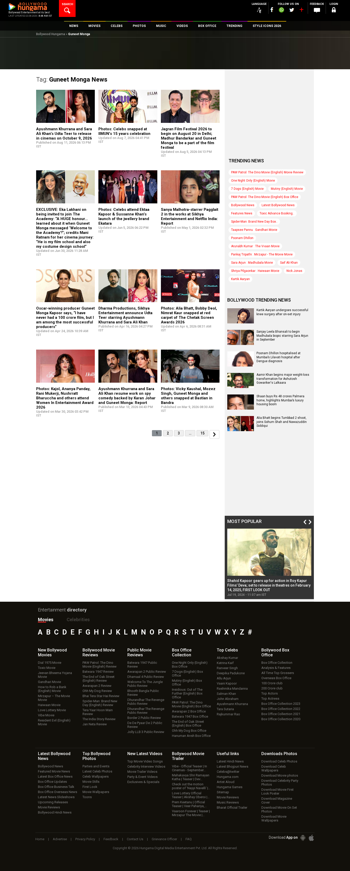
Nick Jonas (294, 271)
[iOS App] (311, 838)
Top (227, 650)
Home (39, 839)
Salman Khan (226, 694)
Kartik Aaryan (240, 279)
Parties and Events (96, 766)
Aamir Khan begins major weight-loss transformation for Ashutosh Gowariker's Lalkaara (282, 378)
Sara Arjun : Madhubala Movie (252, 262)
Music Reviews (228, 802)
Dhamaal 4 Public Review (145, 677)
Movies (45, 619)
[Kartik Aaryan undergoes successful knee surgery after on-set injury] (240, 321)
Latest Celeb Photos (97, 771)
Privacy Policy (85, 839)
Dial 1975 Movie (49, 663)
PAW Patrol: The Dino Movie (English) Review (100, 664)
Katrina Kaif (225, 663)
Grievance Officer (164, 839)
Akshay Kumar (227, 658)
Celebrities (78, 619)
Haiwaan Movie (49, 705)
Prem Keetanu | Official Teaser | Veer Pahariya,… (189, 804)
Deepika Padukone (231, 673)
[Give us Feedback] (317, 10)
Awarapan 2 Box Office (189, 711)
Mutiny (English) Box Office (187, 682)
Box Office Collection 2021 (280, 714)
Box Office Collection (276, 663)
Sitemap (223, 792)
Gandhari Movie (49, 682)
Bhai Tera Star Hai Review (101, 696)
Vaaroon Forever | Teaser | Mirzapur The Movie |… (191, 813)
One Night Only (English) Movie (253, 180)
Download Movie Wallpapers (273, 818)
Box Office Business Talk (56, 787)
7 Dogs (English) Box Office (187, 673)
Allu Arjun (224, 678)
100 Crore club (272, 683)
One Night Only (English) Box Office (190, 664)
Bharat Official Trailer (232, 807)
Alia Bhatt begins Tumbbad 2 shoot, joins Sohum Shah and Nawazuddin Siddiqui (281, 422)
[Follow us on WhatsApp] (281, 10)
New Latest (144, 753)
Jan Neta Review (95, 724)
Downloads (279, 753)
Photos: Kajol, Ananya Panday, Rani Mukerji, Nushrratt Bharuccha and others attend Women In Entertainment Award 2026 (65, 398)
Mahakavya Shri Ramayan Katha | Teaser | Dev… (190, 777)
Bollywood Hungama (50, 34)
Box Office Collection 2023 (280, 704)
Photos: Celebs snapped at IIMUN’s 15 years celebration (124, 131)
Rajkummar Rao (228, 714)
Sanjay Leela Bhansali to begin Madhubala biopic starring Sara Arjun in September (282, 335)
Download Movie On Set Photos (279, 809)
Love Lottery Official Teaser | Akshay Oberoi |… (191, 795)
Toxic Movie (46, 668)
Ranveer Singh (227, 668)
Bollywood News (242, 205)
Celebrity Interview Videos (146, 766)
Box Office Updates (52, 782)
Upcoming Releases (53, 802)
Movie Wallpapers (96, 792)
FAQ (189, 839)
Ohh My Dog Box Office (189, 731)
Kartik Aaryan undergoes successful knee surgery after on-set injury (282, 312)
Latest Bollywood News (278, 205)
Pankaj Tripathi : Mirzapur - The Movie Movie (262, 254)
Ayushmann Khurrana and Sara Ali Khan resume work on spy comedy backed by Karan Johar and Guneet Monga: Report (127, 396)
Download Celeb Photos (279, 761)
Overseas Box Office (276, 678)
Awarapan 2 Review (97, 686)
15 (202, 433)
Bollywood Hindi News (54, 812)
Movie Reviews (49, 807)
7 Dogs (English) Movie (247, 189)
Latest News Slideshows (56, 797)
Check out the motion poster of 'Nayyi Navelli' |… (191, 786)
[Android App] (302, 838)
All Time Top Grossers (277, 673)
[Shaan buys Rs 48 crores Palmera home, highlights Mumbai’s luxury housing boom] (240, 407)
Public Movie (139, 652)
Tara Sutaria (225, 709)
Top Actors (269, 693)
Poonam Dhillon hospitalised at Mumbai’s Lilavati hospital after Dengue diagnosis (278, 357)
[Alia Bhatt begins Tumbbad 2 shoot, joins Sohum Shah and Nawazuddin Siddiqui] (240, 429)
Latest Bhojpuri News (232, 766)
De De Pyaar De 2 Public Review (144, 725)
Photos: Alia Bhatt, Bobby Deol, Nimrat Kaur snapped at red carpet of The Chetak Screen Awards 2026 (189, 315)
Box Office (181, 652)
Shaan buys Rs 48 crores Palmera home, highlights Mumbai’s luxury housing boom (280, 400)
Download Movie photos (279, 775)
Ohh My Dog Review (97, 691)
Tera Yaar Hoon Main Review (98, 712)
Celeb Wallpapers (96, 776)
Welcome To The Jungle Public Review (145, 684)
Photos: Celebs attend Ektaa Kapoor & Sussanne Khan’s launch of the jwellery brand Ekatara (123, 216)
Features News (241, 213)
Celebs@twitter (228, 772)
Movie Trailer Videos (142, 772)
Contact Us (135, 839)
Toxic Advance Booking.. (277, 213)
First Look (90, 787)
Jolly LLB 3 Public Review (145, 732)
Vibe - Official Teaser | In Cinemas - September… (189, 768)
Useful (228, 753)
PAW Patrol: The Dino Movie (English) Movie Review (267, 172)
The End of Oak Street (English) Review (99, 678)
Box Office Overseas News (57, 792)
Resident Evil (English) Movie (54, 722)
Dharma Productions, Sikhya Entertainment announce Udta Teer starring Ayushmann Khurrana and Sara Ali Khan (125, 315)
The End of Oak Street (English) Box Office (188, 723)
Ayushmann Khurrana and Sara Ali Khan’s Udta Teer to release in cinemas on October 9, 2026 (64, 134)
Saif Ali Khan (289, 262)
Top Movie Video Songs (145, 761)
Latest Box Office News (55, 776)
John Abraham (228, 699)
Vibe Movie (46, 715)
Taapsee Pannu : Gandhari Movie (254, 230)
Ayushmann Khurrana (232, 704)
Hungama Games (229, 787)
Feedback (111, 839)
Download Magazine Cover (276, 800)
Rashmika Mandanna (232, 688)
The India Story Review (99, 719)
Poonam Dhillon (242, 238)
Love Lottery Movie (52, 710)
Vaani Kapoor (227, 683)
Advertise (60, 839)
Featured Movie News (54, 771)
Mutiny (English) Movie (287, 189)
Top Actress (270, 698)
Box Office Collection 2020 (280, 719)
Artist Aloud (225, 782)
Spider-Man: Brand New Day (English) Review (100, 703)
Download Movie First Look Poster (277, 791)
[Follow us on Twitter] (291, 10)
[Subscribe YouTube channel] (301, 11)
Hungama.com (228, 777)
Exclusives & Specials (143, 782)
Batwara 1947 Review (98, 672)
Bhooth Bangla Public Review (143, 693)
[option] (269, 563)
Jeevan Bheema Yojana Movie (55, 675)
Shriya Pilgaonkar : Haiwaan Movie (255, 271)
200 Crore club (272, 688)
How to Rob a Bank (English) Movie (52, 689)
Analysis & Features (276, 668)
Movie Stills (91, 782)
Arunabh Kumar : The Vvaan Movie (255, 246)
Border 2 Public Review (144, 718)
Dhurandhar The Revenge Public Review (145, 702)
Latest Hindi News (230, 761)
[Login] (333, 10)
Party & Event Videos (142, 777)
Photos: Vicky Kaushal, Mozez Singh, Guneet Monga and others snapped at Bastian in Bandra (188, 396)
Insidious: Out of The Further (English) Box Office (187, 693)
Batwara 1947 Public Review (142, 664)
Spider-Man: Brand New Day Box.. (254, 221)
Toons (87, 797)
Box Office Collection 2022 (280, 709)
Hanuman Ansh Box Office (191, 736)
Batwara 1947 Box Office (190, 716)
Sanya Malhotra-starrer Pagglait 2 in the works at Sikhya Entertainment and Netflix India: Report (189, 216)
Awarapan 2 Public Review (146, 672)
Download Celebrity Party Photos (279, 782)
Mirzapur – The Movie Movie (54, 698)
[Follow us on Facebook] (271, 9)
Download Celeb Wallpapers (273, 768)
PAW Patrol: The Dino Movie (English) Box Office (264, 197)
